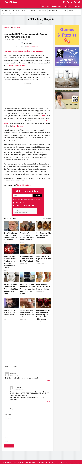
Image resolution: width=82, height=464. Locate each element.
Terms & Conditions (18, 462)
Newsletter (56, 6)
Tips (64, 6)
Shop (70, 6)
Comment (7, 414)
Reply (48, 380)
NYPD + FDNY (42, 10)
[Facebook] (68, 2)
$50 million (42, 116)
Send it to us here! (24, 185)
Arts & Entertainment (20, 10)
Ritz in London (17, 126)
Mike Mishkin (8, 39)
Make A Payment (30, 462)
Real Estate (32, 10)
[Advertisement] (28, 94)
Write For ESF (49, 462)
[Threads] (79, 2)
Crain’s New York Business (15, 65)
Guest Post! (40, 462)
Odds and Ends (53, 10)
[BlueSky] (76, 2)
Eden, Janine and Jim (32, 46)
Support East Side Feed (61, 462)
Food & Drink (6, 10)
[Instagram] (64, 2)
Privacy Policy (7, 462)
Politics (71, 10)
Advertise (45, 6)
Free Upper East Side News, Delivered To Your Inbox (23, 51)
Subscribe (37, 195)
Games (77, 6)
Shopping (63, 10)
